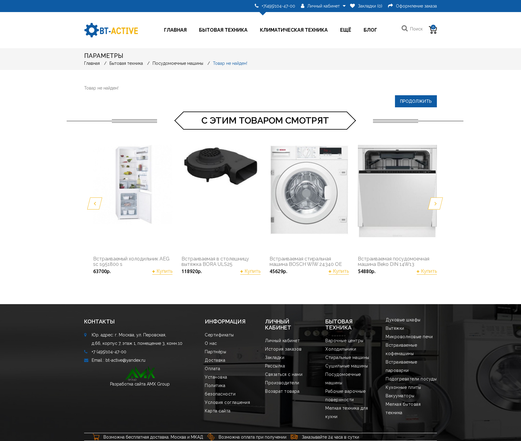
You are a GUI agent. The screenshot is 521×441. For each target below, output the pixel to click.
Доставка (215, 360)
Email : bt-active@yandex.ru (118, 360)
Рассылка (275, 366)
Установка (216, 377)
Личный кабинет (282, 340)
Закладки (274, 357)
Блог (370, 30)
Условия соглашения (227, 402)
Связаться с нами (283, 374)
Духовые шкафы (403, 319)
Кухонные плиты (403, 387)
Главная (175, 30)
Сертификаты (219, 334)
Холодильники (340, 349)
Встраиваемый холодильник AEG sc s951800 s (131, 261)
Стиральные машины (347, 357)
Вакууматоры (400, 395)
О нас (211, 343)
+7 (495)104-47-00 (109, 351)
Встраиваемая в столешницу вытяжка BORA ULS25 (215, 261)
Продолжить (416, 101)
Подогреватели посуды (411, 378)
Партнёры (215, 351)
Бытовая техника (223, 30)
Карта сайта (218, 410)
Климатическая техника (294, 30)
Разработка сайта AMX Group (140, 384)
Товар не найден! (230, 63)
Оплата (212, 368)
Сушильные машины (346, 366)
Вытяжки (395, 328)
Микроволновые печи (409, 336)
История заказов (283, 349)
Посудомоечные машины (178, 63)
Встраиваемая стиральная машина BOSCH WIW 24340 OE (306, 261)
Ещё (345, 30)
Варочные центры (344, 340)
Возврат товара (282, 391)
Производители (282, 382)
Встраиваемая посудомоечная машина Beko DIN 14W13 (393, 261)
